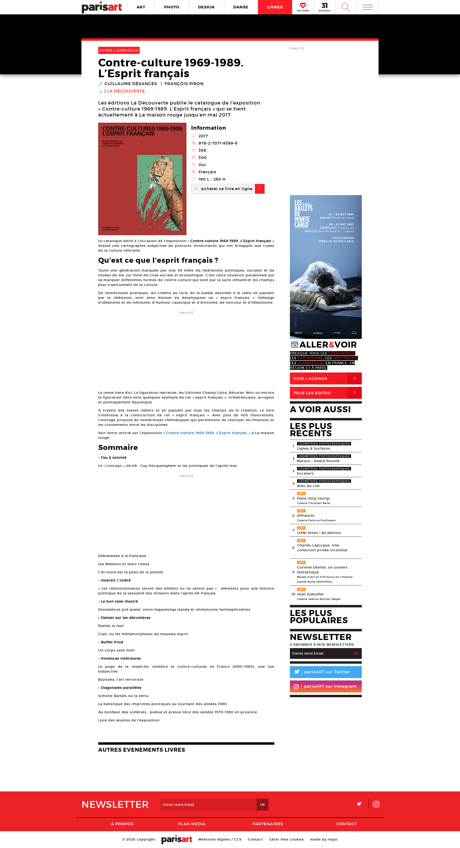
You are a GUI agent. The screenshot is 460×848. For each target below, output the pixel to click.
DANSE (240, 7)
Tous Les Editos (325, 392)
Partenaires (268, 823)
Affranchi (306, 515)
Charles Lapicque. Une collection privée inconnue (322, 547)
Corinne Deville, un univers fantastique (322, 569)
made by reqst (324, 839)
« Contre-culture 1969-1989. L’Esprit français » (206, 433)
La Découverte (126, 91)
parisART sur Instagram (330, 686)
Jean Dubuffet (310, 594)
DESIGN (206, 7)
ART (141, 7)
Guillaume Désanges (130, 83)
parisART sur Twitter (321, 672)
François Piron (184, 83)
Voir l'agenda (325, 378)
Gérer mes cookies (286, 839)
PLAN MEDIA (192, 823)
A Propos (122, 823)
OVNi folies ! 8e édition (319, 533)
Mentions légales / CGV (220, 839)
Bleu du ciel (308, 486)
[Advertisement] (186, 349)
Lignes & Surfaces (313, 448)
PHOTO (171, 7)
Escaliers (305, 473)
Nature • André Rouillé (318, 461)
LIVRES (275, 7)
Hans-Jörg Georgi (313, 498)
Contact (347, 823)
